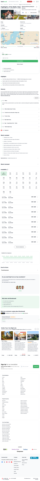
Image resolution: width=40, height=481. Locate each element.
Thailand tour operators (24, 409)
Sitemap (15, 473)
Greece (3, 385)
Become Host (24, 462)
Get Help (20, 290)
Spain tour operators (24, 400)
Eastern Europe (23, 391)
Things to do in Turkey (5, 438)
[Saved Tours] (34, 2)
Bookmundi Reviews (17, 461)
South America (4, 391)
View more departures (20, 246)
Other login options (33, 12)
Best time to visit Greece (6, 425)
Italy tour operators (23, 402)
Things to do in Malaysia (6, 436)
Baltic (21, 377)
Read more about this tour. (5, 95)
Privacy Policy (16, 467)
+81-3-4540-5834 (6, 479)
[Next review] (39, 319)
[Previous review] (1, 319)
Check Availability (20, 61)
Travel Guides (16, 465)
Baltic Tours (10, 4)
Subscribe (36, 366)
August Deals (30, 1)
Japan (22, 384)
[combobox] (15, 1)
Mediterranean (23, 394)
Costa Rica (22, 381)
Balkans (3, 394)
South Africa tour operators (25, 407)
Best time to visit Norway (6, 428)
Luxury (3, 416)
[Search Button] (21, 1)
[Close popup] (37, 7)
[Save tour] (2, 18)
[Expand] (38, 109)
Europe (3, 377)
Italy (2, 378)
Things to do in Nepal (5, 432)
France (3, 382)
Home (2, 4)
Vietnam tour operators (24, 410)
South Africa (4, 392)
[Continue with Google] (26, 12)
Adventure (3, 400)
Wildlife (3, 406)
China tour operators (24, 413)
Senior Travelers (4, 413)
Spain (3, 381)
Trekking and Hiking (5, 402)
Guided (3, 414)
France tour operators (24, 406)
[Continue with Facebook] (23, 12)
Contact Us (16, 463)
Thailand (3, 388)
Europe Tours (6, 4)
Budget (3, 417)
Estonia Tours (16, 4)
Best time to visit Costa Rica (6, 424)
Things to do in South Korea (6, 439)
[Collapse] (38, 100)
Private (3, 409)
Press (23, 464)
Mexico (22, 385)
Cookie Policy (16, 469)
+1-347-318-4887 (13, 478)
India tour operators (24, 403)
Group (3, 407)
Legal (15, 471)
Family (3, 410)
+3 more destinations (20, 46)
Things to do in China (5, 435)
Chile (3, 384)
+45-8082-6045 (5, 478)
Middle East (22, 392)
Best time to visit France (6, 431)
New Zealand (23, 388)
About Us (15, 459)
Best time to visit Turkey (6, 429)
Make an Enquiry (20, 64)
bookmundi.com (27, 478)
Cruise (3, 403)
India (21, 382)
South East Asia (23, 378)
